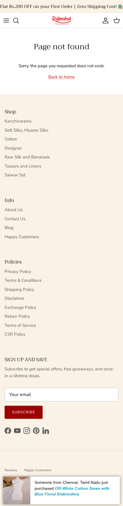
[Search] (19, 20)
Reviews (11, 470)
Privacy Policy (18, 271)
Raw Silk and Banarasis (27, 157)
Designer (13, 148)
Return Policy (17, 316)
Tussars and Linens (23, 166)
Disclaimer (14, 298)
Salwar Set (15, 175)
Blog (9, 227)
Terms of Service (20, 325)
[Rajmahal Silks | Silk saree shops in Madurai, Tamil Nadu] (61, 20)
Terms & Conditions (23, 280)
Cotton (11, 139)
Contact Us (15, 219)
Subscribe (23, 412)
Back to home (61, 77)
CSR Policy (15, 334)
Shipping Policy (19, 289)
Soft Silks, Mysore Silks (26, 130)
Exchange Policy (20, 307)
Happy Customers (22, 237)
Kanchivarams (18, 121)
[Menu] (6, 20)
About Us (14, 210)
